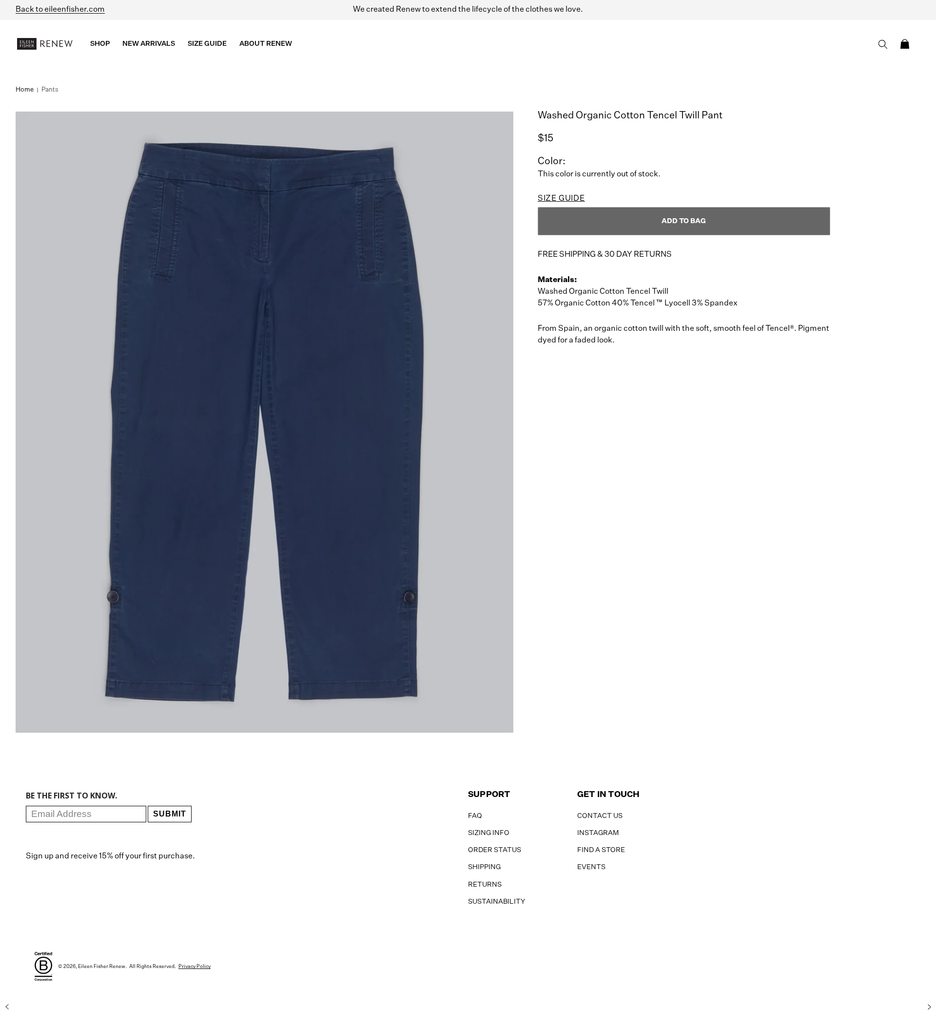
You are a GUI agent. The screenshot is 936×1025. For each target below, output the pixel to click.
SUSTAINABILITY (496, 901)
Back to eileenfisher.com (60, 10)
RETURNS (485, 884)
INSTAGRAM (598, 833)
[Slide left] (7, 1007)
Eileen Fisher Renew (101, 966)
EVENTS (591, 867)
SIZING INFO (488, 833)
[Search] (883, 44)
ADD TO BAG (684, 221)
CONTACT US (600, 816)
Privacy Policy (194, 966)
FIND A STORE (601, 850)
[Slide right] (929, 1007)
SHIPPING (484, 867)
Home (25, 90)
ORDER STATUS (494, 850)
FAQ (475, 816)
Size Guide (561, 199)
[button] (905, 44)
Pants (49, 90)
